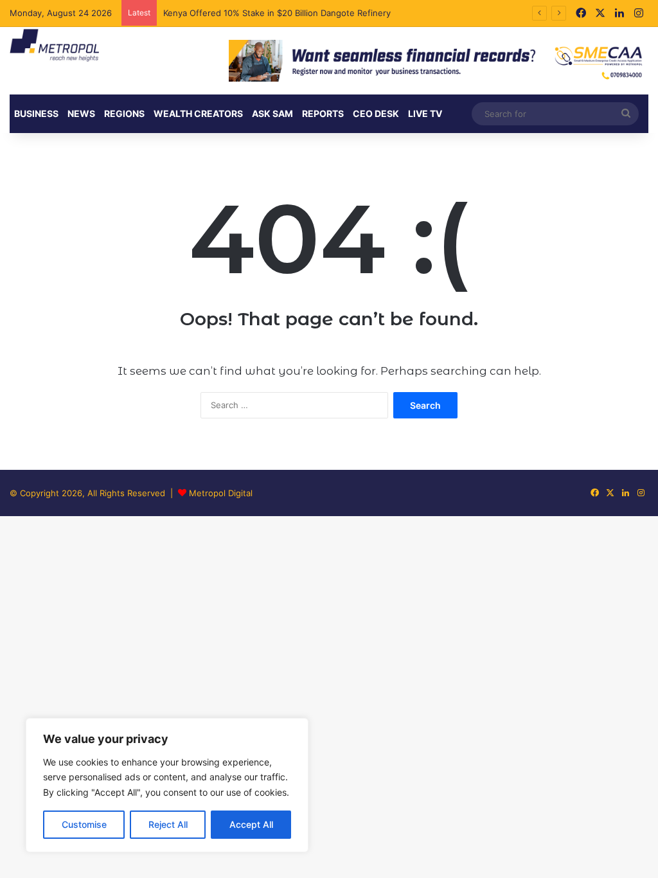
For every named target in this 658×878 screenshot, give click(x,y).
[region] (167, 785)
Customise (84, 824)
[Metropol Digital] (54, 45)
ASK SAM (272, 113)
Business (36, 113)
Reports (323, 113)
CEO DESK (376, 113)
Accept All (251, 824)
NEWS (81, 113)
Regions (124, 113)
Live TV (425, 113)
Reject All (168, 824)
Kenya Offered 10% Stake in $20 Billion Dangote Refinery (278, 13)
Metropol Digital (221, 493)
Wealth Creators (198, 113)
